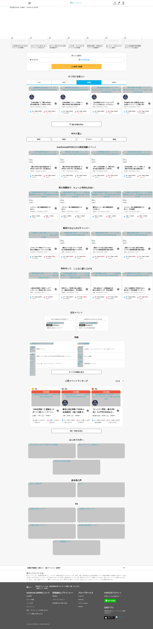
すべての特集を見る (76, 372)
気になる (115, 4)
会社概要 (29, 596)
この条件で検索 (76, 66)
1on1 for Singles (83, 603)
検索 (123, 4)
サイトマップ (30, 607)
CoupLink (81, 596)
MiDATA (80, 607)
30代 (64, 139)
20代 (38, 139)
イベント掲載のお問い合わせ (35, 614)
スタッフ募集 (30, 599)
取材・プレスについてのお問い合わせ (37, 610)
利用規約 (54, 596)
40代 (114, 139)
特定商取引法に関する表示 (59, 603)
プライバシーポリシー (58, 599)
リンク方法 (30, 603)
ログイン (119, 4)
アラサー (89, 139)
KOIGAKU (81, 599)
